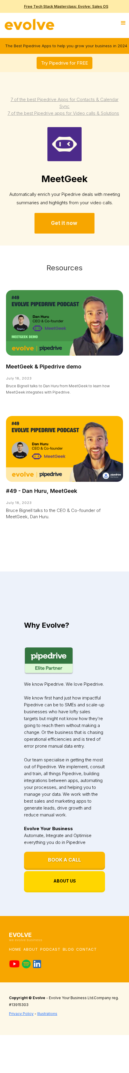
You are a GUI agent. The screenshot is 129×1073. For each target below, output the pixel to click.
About (30, 949)
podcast (50, 949)
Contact (86, 949)
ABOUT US (64, 880)
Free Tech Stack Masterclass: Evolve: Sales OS (66, 6)
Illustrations (47, 1013)
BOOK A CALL (64, 860)
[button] (124, 23)
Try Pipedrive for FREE (64, 63)
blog (68, 949)
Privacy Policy (21, 1013)
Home (15, 949)
